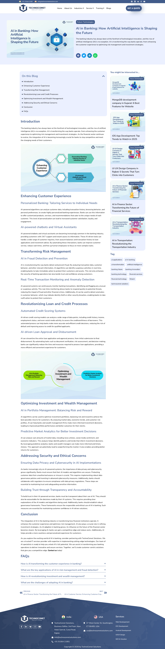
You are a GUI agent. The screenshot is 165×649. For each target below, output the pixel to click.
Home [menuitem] (59, 8)
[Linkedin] (134, 1)
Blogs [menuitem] (108, 8)
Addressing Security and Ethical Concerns (40, 103)
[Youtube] (144, 1)
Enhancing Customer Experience (37, 86)
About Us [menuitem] (68, 8)
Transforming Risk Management (37, 90)
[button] (78, 55)
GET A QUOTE (134, 8)
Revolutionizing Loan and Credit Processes (41, 94)
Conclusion (28, 107)
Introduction (28, 81)
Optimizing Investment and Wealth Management (43, 98)
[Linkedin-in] (26, 627)
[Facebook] (131, 1)
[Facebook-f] (21, 627)
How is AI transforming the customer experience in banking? (51, 563)
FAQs (26, 111)
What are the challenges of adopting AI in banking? (47, 582)
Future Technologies (136, 79)
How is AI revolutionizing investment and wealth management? (53, 576)
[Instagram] (141, 1)
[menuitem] (79, 8)
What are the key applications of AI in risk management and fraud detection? (59, 570)
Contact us (52, 550)
